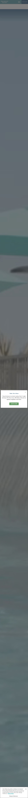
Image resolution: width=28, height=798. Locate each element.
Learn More (14, 404)
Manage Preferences (13, 796)
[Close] (25, 789)
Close (25, 392)
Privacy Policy (11, 793)
